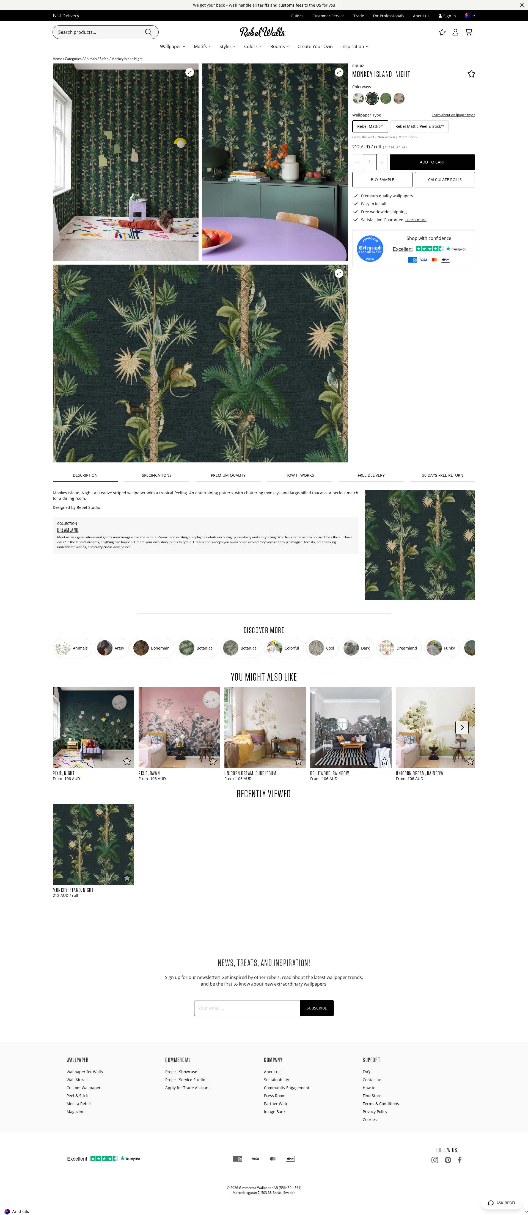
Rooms (277, 46)
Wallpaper (170, 46)
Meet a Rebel (79, 1103)
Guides (297, 15)
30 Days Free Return (442, 475)
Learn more (416, 219)
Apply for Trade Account (187, 1087)
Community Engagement (286, 1087)
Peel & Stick (77, 1095)
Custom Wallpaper (84, 1087)
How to (369, 1087)
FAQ (366, 1071)
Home (57, 58)
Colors (251, 46)
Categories (73, 58)
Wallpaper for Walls (85, 1071)
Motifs (200, 46)
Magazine (75, 1111)
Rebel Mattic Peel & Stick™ (419, 126)
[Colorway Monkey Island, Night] (372, 98)
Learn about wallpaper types (453, 114)
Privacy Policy (375, 1111)
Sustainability (276, 1079)
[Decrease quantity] (357, 162)
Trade (358, 15)
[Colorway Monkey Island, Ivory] (358, 98)
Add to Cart (432, 162)
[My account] (455, 32)
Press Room (274, 1095)
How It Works (299, 475)
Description (85, 475)
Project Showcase (181, 1071)
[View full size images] (189, 72)
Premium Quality (228, 475)
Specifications (157, 475)
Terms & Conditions (381, 1103)
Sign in (449, 15)
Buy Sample (382, 179)
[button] (467, 15)
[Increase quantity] (381, 162)
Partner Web (275, 1103)
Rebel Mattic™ (370, 126)
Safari (104, 58)
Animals (90, 58)
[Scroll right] (462, 727)
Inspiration (353, 46)
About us (421, 15)
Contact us (372, 1079)
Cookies (370, 1119)
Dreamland (68, 529)
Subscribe (317, 1008)
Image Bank (274, 1111)
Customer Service (328, 15)
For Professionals (388, 15)
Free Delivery (371, 475)
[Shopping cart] (468, 32)
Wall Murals (78, 1079)
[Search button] (148, 32)
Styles (225, 46)
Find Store (372, 1095)
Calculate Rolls (445, 179)
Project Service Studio (185, 1079)
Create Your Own (315, 46)
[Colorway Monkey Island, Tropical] (386, 98)
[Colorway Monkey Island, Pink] (399, 98)
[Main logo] (264, 32)
